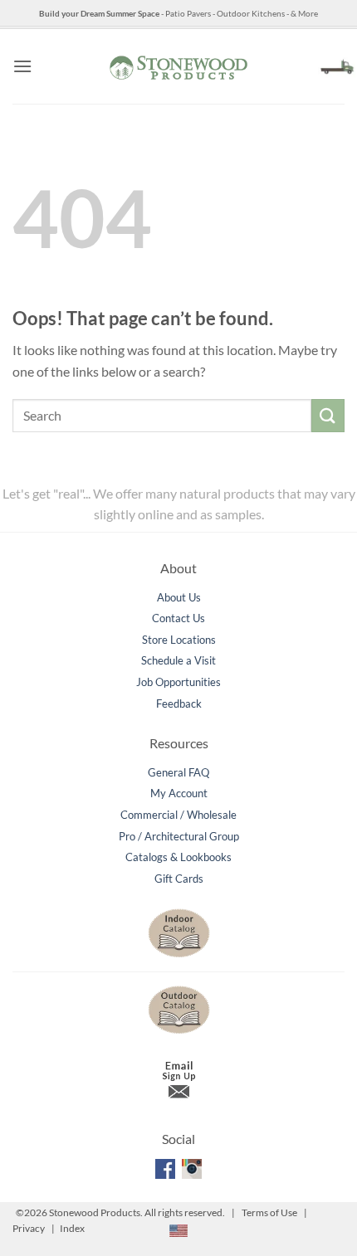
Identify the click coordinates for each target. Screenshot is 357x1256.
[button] (22, 66)
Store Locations (179, 639)
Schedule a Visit (178, 660)
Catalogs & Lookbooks (178, 857)
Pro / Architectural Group (179, 836)
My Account (179, 793)
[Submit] (328, 415)
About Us (179, 597)
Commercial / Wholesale (178, 814)
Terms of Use (269, 1212)
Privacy (28, 1228)
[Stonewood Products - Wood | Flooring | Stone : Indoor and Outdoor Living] (178, 66)
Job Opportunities (178, 682)
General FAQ (178, 772)
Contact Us (178, 618)
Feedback (179, 703)
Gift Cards (178, 878)
